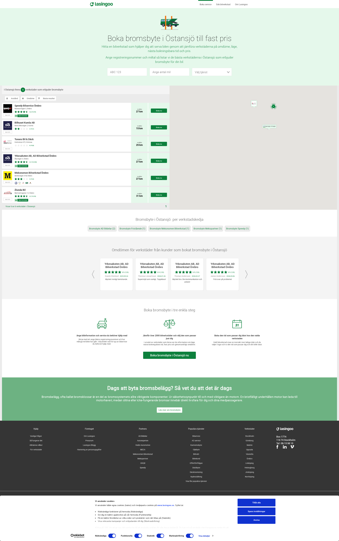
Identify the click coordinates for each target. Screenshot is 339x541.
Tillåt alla (256, 502)
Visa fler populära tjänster (196, 481)
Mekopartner (142, 458)
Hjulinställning (196, 476)
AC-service (196, 440)
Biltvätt (196, 454)
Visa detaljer (204, 536)
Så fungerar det (36, 440)
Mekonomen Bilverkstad (143, 454)
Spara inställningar (256, 511)
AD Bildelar (142, 436)
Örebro (249, 458)
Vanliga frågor (36, 436)
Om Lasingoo (241, 4)
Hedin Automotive (142, 445)
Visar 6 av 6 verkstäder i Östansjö (20, 206)
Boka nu (159, 111)
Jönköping (249, 472)
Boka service (205, 4)
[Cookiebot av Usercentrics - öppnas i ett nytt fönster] (77, 536)
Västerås (249, 454)
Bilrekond (196, 458)
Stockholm (249, 436)
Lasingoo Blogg (89, 445)
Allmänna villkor (36, 445)
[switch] (138, 536)
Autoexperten (142, 440)
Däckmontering (196, 472)
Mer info (7, 115)
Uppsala (249, 449)
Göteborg (249, 440)
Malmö (249, 445)
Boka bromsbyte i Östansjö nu (169, 355)
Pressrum (89, 440)
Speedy (143, 467)
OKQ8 (142, 463)
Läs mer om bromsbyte (169, 409)
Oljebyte (196, 449)
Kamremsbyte (196, 445)
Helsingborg (250, 467)
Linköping (250, 463)
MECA (142, 449)
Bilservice (196, 436)
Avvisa (256, 520)
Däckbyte (196, 467)
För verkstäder (36, 449)
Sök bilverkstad (223, 4)
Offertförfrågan (196, 463)
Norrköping (249, 476)
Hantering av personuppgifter (89, 449)
